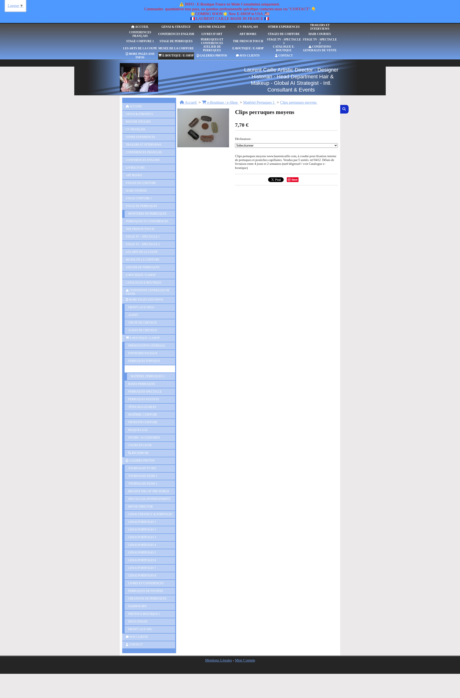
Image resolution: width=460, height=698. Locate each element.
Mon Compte (245, 660)
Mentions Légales (218, 660)
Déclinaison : (243, 139)
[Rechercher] (344, 109)
